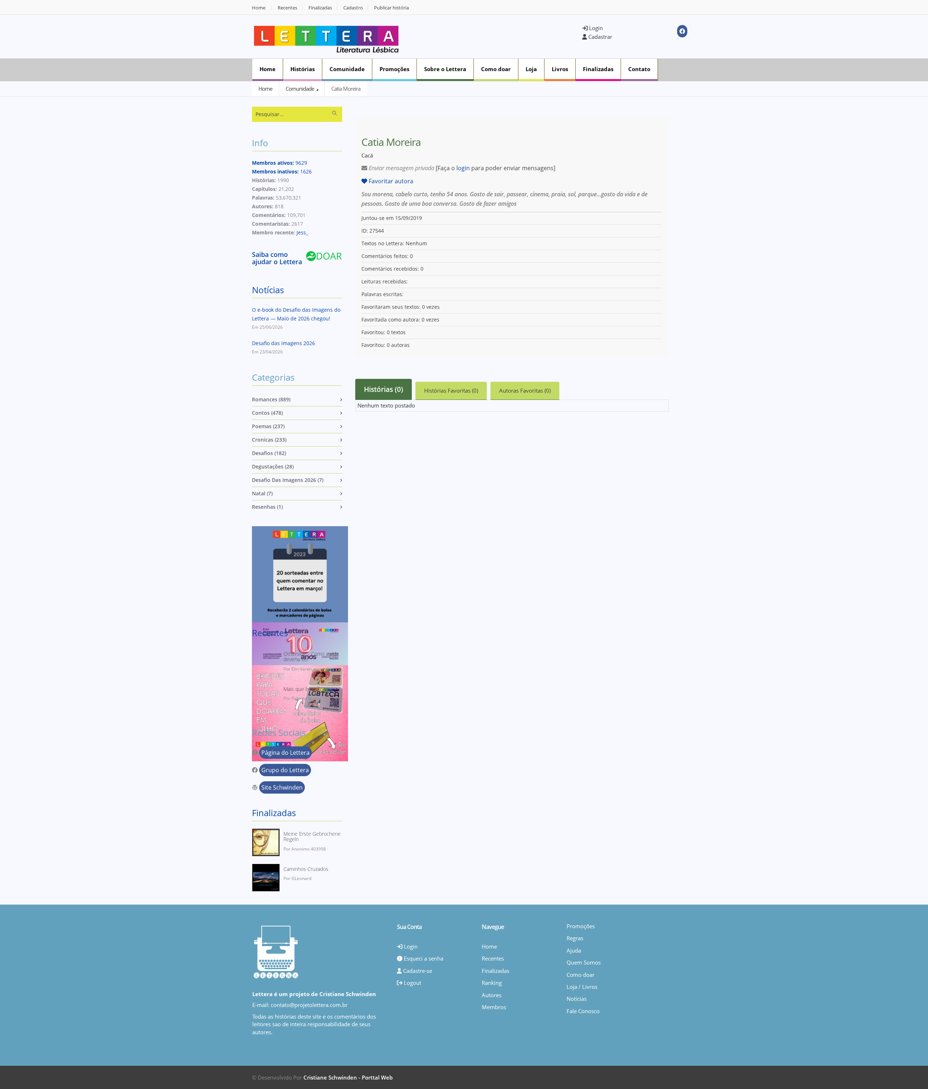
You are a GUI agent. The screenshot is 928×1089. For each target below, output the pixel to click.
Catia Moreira (345, 88)
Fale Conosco (583, 1011)
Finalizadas (320, 8)
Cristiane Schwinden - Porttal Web (348, 1077)
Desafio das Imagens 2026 (283, 343)
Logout (411, 982)
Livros (560, 69)
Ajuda (574, 950)
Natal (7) (262, 493)
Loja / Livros (582, 986)
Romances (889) (271, 399)
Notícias (268, 290)
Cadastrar (599, 36)
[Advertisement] (495, 36)
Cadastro (353, 8)
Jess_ (302, 232)
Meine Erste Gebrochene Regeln (312, 836)
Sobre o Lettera (445, 69)
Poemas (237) (268, 426)
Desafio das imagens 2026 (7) (287, 479)
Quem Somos (584, 962)
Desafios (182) (269, 453)
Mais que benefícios (306, 688)
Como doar (496, 69)
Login (595, 28)
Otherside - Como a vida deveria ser (311, 656)
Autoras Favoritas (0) (525, 390)
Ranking (492, 982)
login (463, 168)
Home (258, 8)
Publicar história (391, 8)
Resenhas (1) (267, 506)
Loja (531, 69)
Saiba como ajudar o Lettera (277, 258)
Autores (491, 995)
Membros (494, 1007)
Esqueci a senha (422, 958)
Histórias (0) (383, 389)
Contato (639, 69)
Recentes (287, 8)
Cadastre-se (417, 970)
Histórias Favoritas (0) (451, 390)
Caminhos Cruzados (305, 868)
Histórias (302, 69)
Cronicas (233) (269, 439)
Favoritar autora (390, 181)
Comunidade (347, 69)
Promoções (394, 69)
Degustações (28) (273, 466)
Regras (575, 938)
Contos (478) (267, 412)
